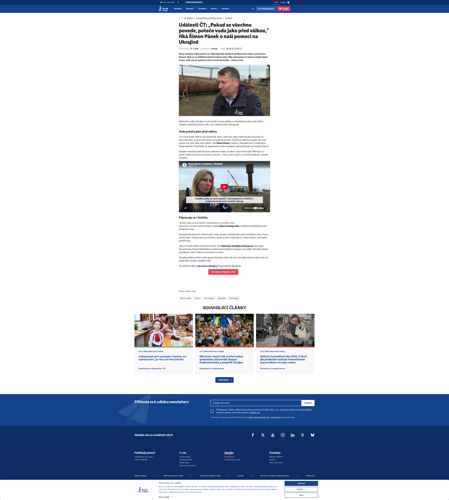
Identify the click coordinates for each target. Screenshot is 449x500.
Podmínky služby (276, 417)
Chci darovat (229, 457)
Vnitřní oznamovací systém (173, 476)
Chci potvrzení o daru (232, 460)
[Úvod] (180, 18)
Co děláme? (188, 18)
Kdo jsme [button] (189, 9)
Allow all (301, 483)
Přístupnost (310, 476)
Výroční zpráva (184, 457)
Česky (277, 2)
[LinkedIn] (292, 435)
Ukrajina (228, 18)
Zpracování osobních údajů (210, 476)
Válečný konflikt (185, 298)
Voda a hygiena (209, 298)
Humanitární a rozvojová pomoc (209, 18)
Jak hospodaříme (185, 460)
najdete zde (255, 412)
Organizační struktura (187, 466)
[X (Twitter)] (263, 435)
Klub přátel (222, 298)
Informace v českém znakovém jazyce (275, 476)
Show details (164, 497)
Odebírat (308, 403)
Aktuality (177, 9)
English (283, 2)
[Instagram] (282, 435)
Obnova (197, 298)
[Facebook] (253, 435)
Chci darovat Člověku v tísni (223, 272)
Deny (301, 495)
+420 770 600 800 (141, 460)
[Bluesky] (312, 435)
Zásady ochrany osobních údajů (259, 417)
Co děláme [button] (202, 9)
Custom (300, 489)
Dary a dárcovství (276, 463)
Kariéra (214, 9)
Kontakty (225, 9)
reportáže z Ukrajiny (207, 266)
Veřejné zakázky (140, 476)
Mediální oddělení (276, 457)
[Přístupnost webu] (288, 2)
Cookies (240, 476)
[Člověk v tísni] (163, 9)
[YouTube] (273, 435)
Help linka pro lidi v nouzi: (143, 457)
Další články (223, 380)
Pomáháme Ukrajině (194, 2)
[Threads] (302, 435)
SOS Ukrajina (233, 298)
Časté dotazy (184, 463)
